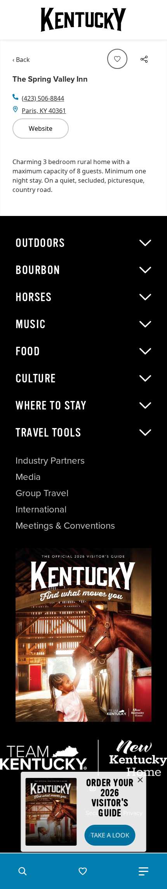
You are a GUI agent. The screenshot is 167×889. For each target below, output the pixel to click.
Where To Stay (51, 405)
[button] (22, 871)
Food (28, 351)
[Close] (140, 780)
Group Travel (42, 493)
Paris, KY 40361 (44, 110)
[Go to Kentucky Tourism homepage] (83, 20)
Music (31, 324)
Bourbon (38, 270)
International (41, 509)
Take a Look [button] (110, 835)
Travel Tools (48, 432)
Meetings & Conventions (65, 526)
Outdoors (40, 243)
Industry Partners (50, 461)
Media (28, 477)
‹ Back (21, 59)
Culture (36, 378)
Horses (34, 297)
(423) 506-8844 (43, 98)
